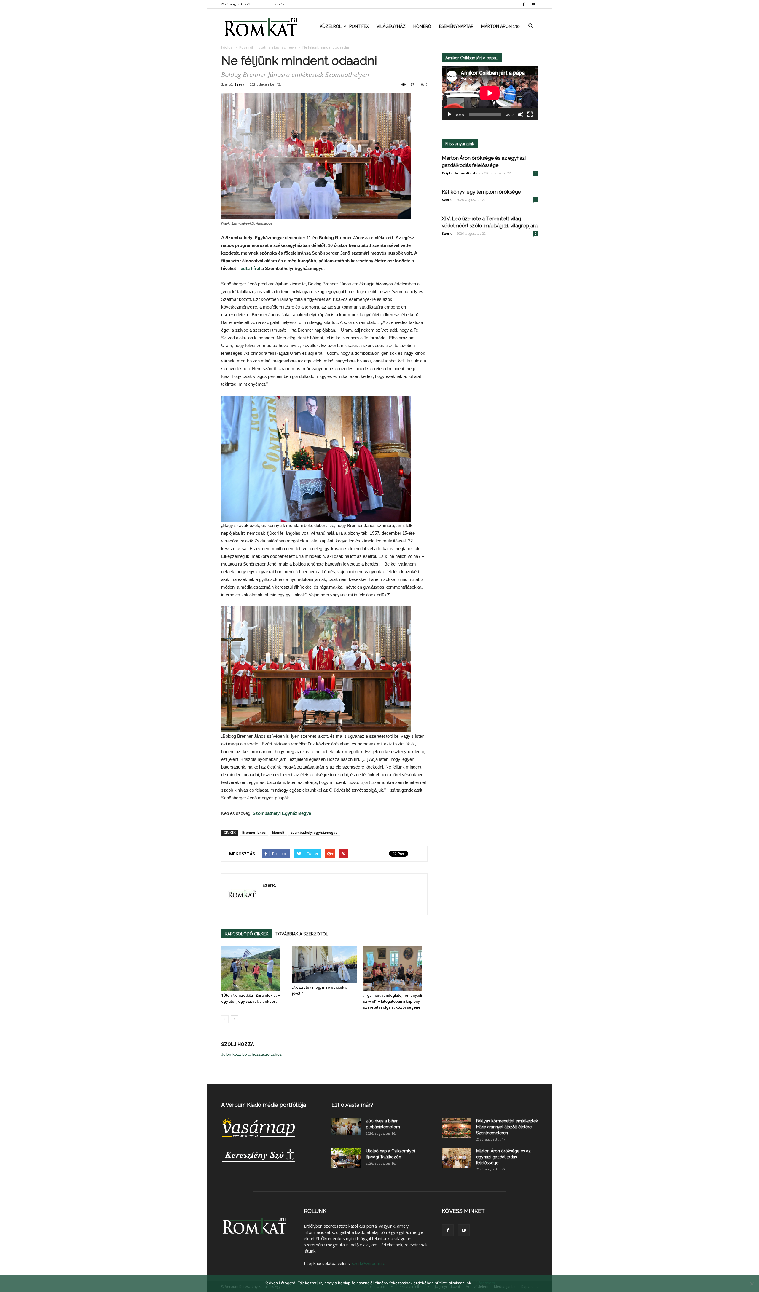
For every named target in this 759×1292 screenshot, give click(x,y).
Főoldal (227, 47)
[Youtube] (533, 4)
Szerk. (240, 84)
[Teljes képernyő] (530, 114)
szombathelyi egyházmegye (314, 832)
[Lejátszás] (449, 114)
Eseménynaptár (456, 26)
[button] (531, 26)
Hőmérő (422, 26)
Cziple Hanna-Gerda (460, 173)
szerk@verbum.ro (368, 1263)
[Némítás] (521, 114)
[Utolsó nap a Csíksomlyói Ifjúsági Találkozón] (346, 1158)
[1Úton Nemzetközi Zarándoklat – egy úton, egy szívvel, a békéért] (253, 968)
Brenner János (254, 832)
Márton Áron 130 (500, 26)
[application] (490, 93)
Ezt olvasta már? (352, 1105)
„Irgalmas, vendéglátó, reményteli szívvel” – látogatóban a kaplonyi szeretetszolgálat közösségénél (392, 1001)
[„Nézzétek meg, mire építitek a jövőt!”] (324, 964)
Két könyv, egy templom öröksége (481, 192)
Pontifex (359, 26)
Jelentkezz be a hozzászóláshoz (251, 1054)
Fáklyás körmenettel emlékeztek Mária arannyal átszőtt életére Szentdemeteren (507, 1127)
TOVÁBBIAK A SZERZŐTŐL (301, 934)
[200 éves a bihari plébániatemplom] (346, 1126)
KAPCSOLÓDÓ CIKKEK (246, 934)
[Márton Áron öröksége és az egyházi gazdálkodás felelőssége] (456, 1158)
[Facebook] (523, 4)
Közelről (331, 26)
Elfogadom (485, 1282)
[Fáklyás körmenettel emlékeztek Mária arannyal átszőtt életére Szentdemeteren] (456, 1128)
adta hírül (250, 268)
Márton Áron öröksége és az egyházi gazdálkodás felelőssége (503, 1157)
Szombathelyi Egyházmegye (282, 813)
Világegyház (391, 26)
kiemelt (278, 832)
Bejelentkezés (272, 4)
